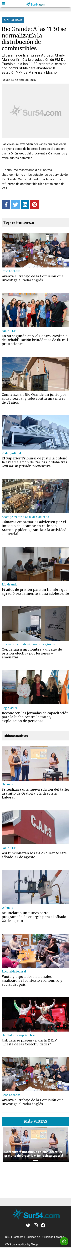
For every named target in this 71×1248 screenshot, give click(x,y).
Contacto (18, 1237)
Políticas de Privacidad (39, 1237)
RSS (7, 1237)
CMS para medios (16, 1244)
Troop (34, 1244)
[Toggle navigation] (4, 3)
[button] (6, 1144)
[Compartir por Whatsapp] (64, 1241)
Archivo (60, 1237)
